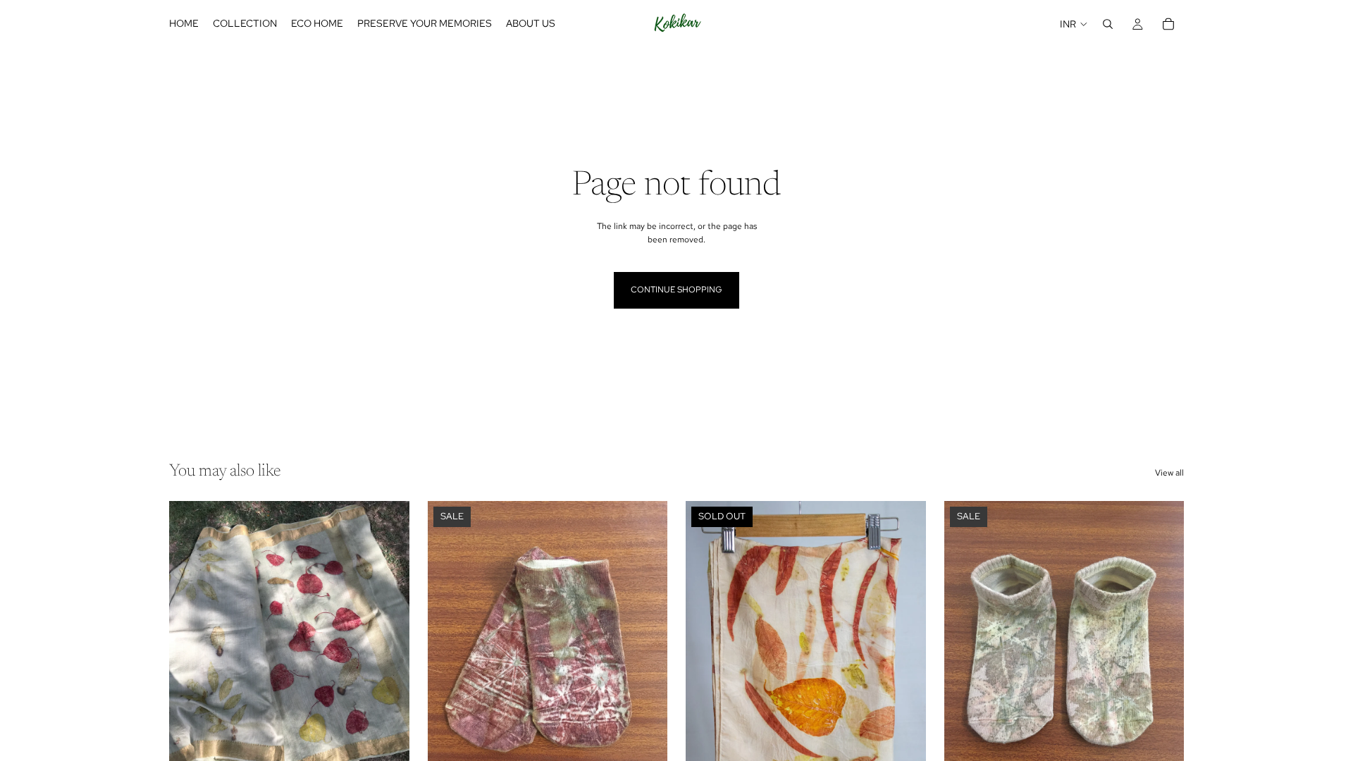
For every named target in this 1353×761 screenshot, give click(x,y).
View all (1169, 472)
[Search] (1107, 23)
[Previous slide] (190, 651)
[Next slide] (388, 651)
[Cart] (1168, 23)
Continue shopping (676, 289)
